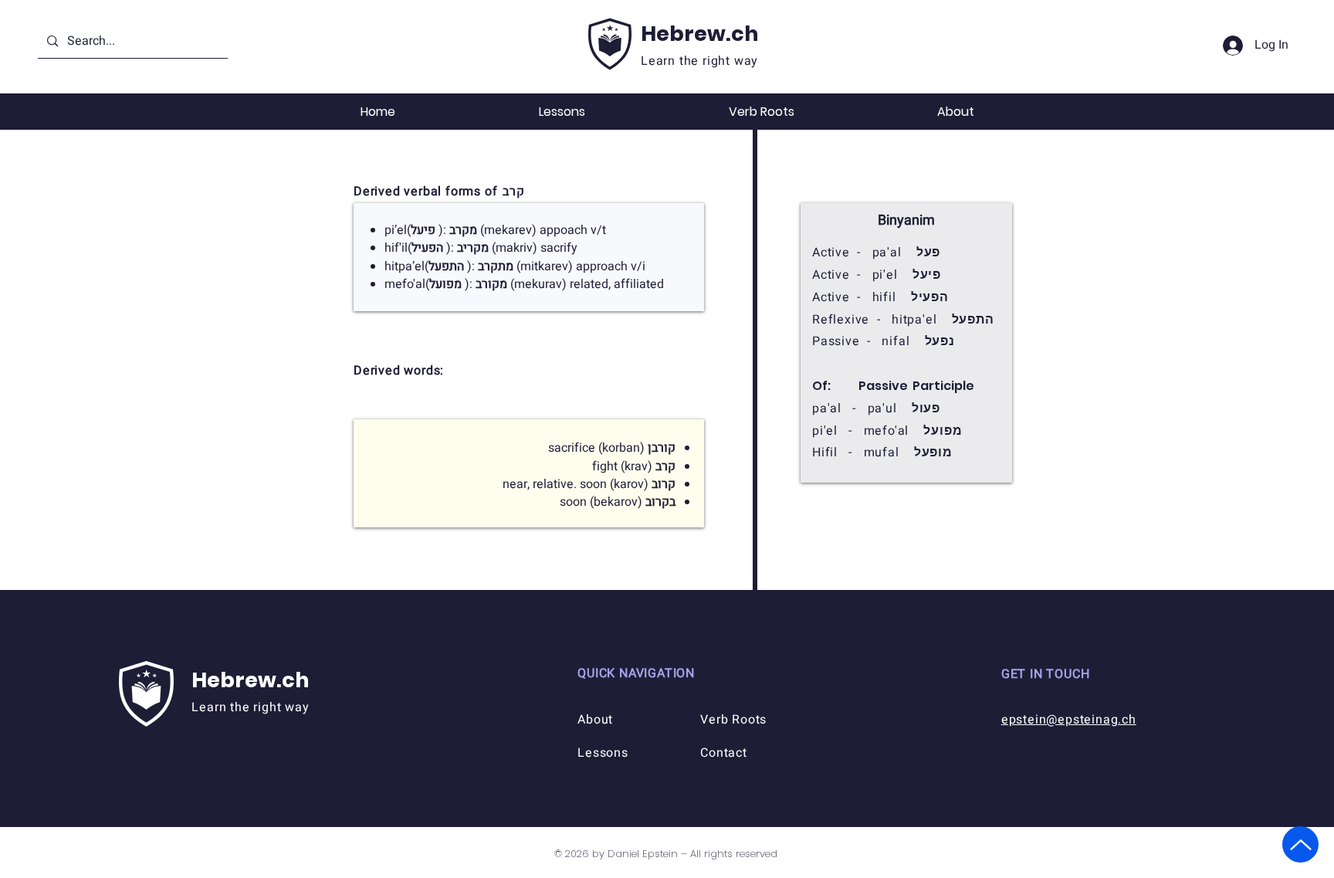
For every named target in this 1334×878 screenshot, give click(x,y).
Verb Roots (733, 719)
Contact (723, 753)
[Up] (1300, 844)
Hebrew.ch (699, 33)
